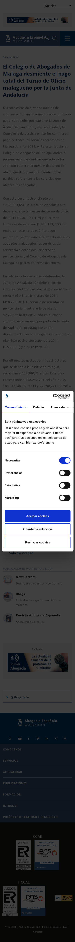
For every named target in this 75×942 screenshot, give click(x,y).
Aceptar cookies (37, 516)
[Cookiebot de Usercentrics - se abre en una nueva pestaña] (53, 396)
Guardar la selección (37, 529)
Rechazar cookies (37, 542)
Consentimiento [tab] (16, 407)
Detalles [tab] (38, 407)
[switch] (64, 473)
